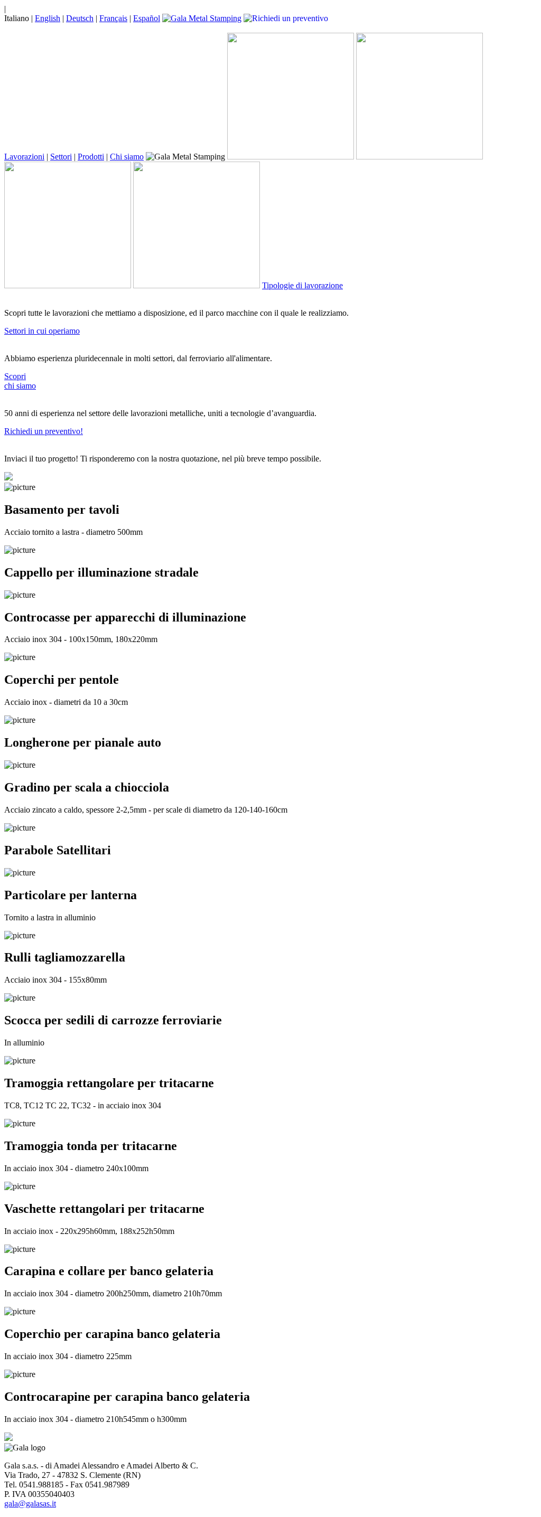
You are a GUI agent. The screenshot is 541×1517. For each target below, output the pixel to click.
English (47, 18)
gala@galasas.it (30, 1503)
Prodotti (91, 156)
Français (113, 18)
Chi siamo (127, 156)
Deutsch (80, 18)
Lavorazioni (24, 156)
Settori (61, 156)
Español (146, 18)
